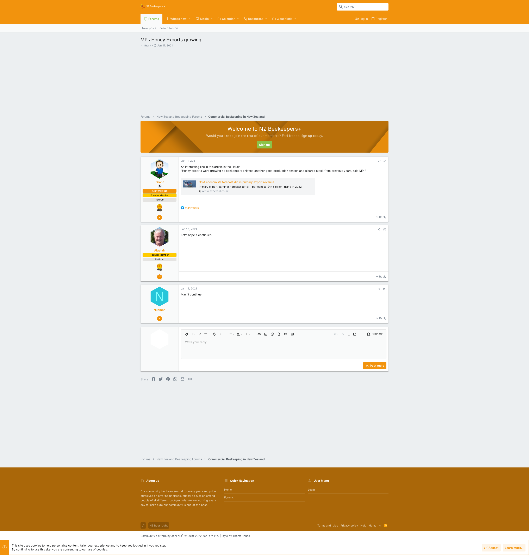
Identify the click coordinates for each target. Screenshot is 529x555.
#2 (384, 229)
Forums (229, 497)
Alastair (159, 250)
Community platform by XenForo (180, 535)
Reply (382, 217)
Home (228, 489)
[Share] (379, 161)
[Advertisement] (264, 78)
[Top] (380, 525)
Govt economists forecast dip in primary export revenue (236, 182)
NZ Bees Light (159, 525)
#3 (384, 289)
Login (311, 489)
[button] (189, 19)
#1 (385, 161)
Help (363, 525)
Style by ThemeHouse (236, 535)
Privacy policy (349, 525)
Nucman (160, 310)
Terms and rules (327, 525)
